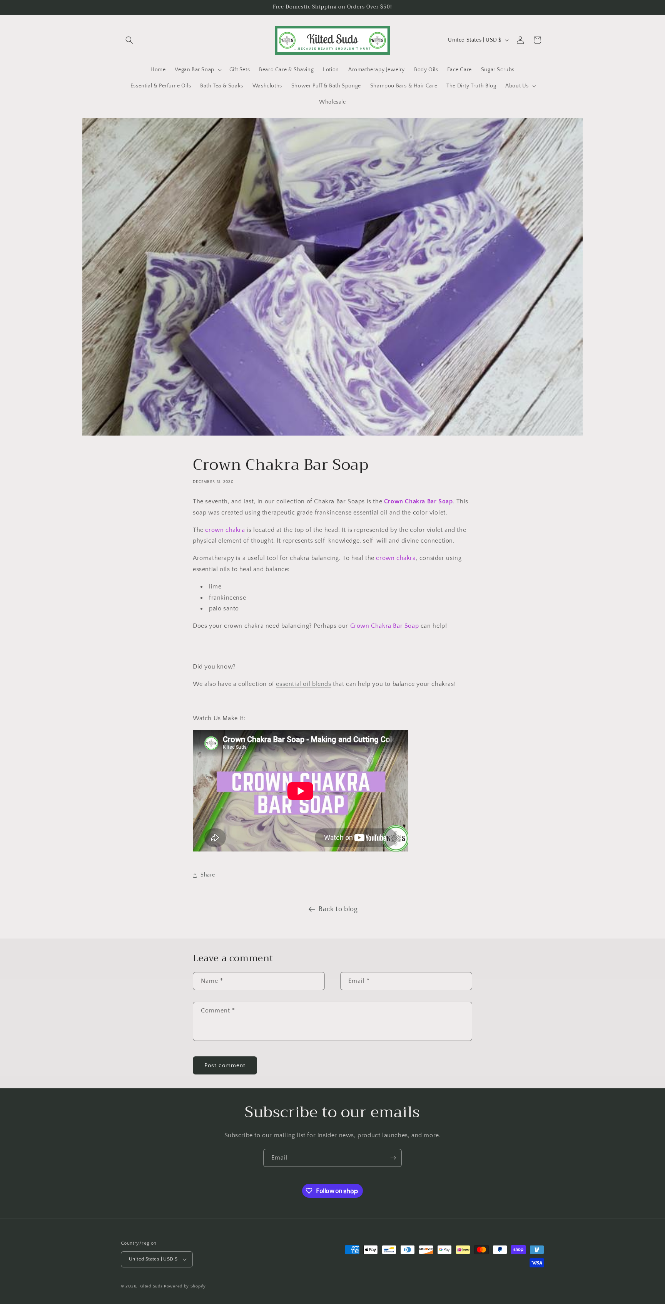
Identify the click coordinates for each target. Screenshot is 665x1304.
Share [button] (208, 875)
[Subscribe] (392, 1158)
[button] (129, 40)
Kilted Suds (151, 1286)
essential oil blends (303, 683)
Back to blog (338, 909)
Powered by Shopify (185, 1286)
